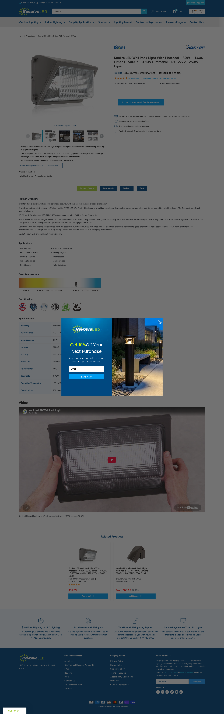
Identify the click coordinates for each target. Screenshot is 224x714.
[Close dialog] (160, 321)
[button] (86, 377)
